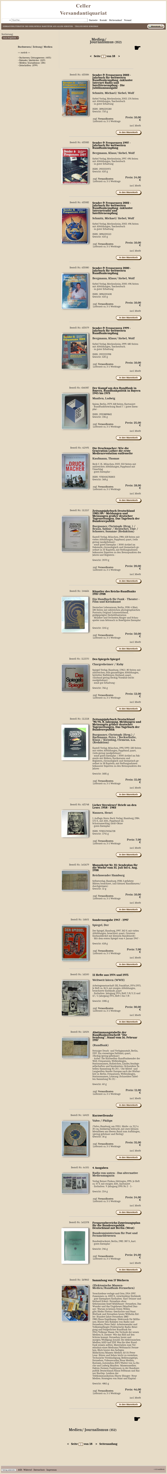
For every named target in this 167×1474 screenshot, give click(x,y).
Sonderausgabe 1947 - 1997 (110, 920)
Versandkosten (105, 118)
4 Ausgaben (100, 1167)
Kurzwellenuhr (102, 1115)
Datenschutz (39, 1470)
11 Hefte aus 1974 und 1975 (110, 975)
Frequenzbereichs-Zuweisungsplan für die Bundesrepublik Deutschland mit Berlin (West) (116, 1225)
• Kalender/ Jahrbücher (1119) (31, 60)
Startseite (93, 20)
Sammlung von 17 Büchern (110, 1280)
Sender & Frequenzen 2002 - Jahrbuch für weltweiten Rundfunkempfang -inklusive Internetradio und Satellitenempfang (112, 208)
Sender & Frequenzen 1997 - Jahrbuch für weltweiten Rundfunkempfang (111, 145)
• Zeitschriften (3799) (28, 65)
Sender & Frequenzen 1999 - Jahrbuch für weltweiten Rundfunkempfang (111, 330)
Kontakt (103, 20)
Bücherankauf (115, 20)
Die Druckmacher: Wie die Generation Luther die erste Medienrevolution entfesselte (112, 450)
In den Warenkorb (128, 132)
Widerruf (27, 1470)
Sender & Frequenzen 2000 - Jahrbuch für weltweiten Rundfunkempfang (111, 270)
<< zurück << (24, 52)
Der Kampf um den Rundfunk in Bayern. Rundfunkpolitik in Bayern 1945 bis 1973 (116, 390)
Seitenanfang (107, 1444)
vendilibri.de (161, 1469)
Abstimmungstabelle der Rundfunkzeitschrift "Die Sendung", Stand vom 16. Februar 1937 (114, 1036)
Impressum (51, 1470)
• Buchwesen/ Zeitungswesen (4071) (34, 57)
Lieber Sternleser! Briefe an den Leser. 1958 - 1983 (114, 806)
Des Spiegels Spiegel (106, 659)
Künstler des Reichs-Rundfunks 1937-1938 (114, 593)
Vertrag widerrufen (8, 1470)
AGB (20, 1470)
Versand (127, 20)
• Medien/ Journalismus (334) (31, 63)
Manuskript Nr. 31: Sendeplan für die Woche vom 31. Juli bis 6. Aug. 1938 (115, 867)
